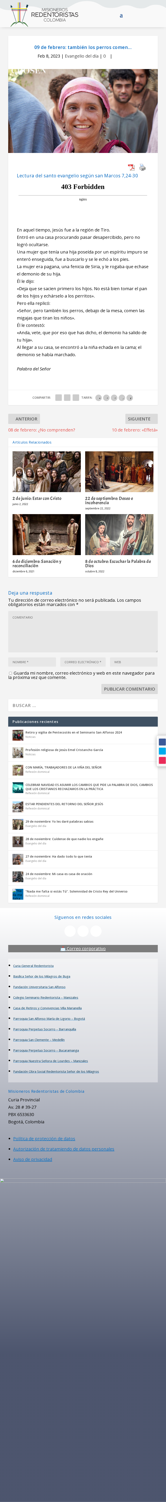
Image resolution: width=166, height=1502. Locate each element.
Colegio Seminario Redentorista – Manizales (45, 997)
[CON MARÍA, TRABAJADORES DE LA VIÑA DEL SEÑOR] (18, 770)
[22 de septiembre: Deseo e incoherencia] (119, 471)
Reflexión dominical (37, 772)
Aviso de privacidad (32, 1159)
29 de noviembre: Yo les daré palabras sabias (59, 821)
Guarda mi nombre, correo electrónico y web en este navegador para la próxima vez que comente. (81, 675)
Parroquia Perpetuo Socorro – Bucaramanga (46, 1050)
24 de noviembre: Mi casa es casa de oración (59, 874)
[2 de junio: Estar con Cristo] (47, 471)
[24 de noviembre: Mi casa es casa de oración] (18, 876)
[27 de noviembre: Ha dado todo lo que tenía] (18, 859)
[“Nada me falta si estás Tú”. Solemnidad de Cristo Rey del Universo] (18, 894)
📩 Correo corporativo (83, 948)
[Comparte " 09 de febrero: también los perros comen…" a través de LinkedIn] (76, 397)
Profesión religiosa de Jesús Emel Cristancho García (64, 750)
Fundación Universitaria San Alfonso (39, 987)
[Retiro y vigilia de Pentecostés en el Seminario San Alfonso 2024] (18, 735)
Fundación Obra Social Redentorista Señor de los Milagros (56, 1071)
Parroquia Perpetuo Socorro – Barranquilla (44, 1029)
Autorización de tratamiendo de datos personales (63, 1149)
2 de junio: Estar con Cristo (37, 498)
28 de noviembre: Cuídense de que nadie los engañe (64, 839)
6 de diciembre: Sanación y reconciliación (37, 563)
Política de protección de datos (44, 1138)
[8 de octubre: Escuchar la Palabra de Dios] (119, 534)
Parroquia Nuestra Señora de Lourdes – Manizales (50, 1061)
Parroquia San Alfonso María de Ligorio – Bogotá (49, 1018)
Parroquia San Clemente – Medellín (39, 1040)
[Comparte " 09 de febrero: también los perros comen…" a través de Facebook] (58, 397)
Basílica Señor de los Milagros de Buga (41, 976)
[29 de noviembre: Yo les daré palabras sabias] (18, 824)
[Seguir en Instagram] (162, 760)
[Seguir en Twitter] (162, 751)
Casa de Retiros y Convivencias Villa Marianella (47, 1008)
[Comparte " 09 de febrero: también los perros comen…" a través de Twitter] (67, 397)
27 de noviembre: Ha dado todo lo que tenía (59, 856)
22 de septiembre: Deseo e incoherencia (109, 500)
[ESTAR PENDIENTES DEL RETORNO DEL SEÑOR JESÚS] (18, 806)
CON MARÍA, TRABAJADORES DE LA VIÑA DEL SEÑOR (64, 767)
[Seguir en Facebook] (162, 741)
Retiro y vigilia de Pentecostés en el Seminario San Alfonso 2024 (74, 732)
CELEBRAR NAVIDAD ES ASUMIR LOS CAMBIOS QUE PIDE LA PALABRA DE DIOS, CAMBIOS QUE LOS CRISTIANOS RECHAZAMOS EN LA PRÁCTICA (89, 787)
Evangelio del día (82, 56)
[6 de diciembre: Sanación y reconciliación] (47, 534)
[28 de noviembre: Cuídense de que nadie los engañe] (18, 841)
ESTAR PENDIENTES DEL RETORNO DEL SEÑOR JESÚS (64, 804)
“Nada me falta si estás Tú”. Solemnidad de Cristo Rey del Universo (77, 891)
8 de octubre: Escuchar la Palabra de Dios (118, 563)
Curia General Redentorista (33, 966)
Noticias (30, 737)
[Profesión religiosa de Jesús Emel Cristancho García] (18, 752)
